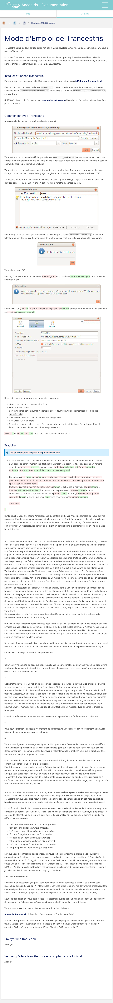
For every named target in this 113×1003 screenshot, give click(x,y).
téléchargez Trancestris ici (88, 81)
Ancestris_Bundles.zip (15, 914)
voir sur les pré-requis (53, 100)
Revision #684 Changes (43, 23)
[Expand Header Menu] (105, 5)
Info (28, 13)
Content (85, 13)
